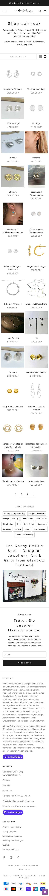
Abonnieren (24, 663)
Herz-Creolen (13, 338)
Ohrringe (36, 123)
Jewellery (7, 529)
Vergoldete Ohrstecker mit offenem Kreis (13, 445)
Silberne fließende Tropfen (36, 408)
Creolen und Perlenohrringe (36, 193)
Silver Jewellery (39, 529)
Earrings (5, 519)
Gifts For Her (41, 519)
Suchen (6, 845)
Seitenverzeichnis (10, 849)
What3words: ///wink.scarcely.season (19, 806)
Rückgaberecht (9, 831)
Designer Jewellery (37, 513)
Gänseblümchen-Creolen (13, 481)
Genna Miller (27, 519)
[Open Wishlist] (45, 892)
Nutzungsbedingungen (13, 840)
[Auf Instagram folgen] (11, 857)
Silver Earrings (12, 123)
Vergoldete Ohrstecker (36, 372)
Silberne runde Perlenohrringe (36, 230)
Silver (27, 529)
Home (18, 507)
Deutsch (23, 870)
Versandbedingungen (12, 836)
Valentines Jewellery (24, 535)
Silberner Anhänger (12, 304)
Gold (19, 524)
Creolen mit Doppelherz (36, 304)
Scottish (17, 529)
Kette (36, 338)
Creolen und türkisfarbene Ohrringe (13, 230)
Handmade (42, 524)
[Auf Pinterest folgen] (18, 857)
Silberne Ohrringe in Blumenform (13, 268)
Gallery (15, 519)
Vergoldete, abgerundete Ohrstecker (36, 445)
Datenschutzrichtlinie (12, 827)
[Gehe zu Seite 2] (33, 494)
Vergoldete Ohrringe (36, 266)
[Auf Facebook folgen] (4, 857)
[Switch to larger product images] (40, 56)
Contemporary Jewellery (14, 513)
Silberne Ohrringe (36, 481)
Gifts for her (8, 524)
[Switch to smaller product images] (45, 56)
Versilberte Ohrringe (13, 89)
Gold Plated (29, 524)
